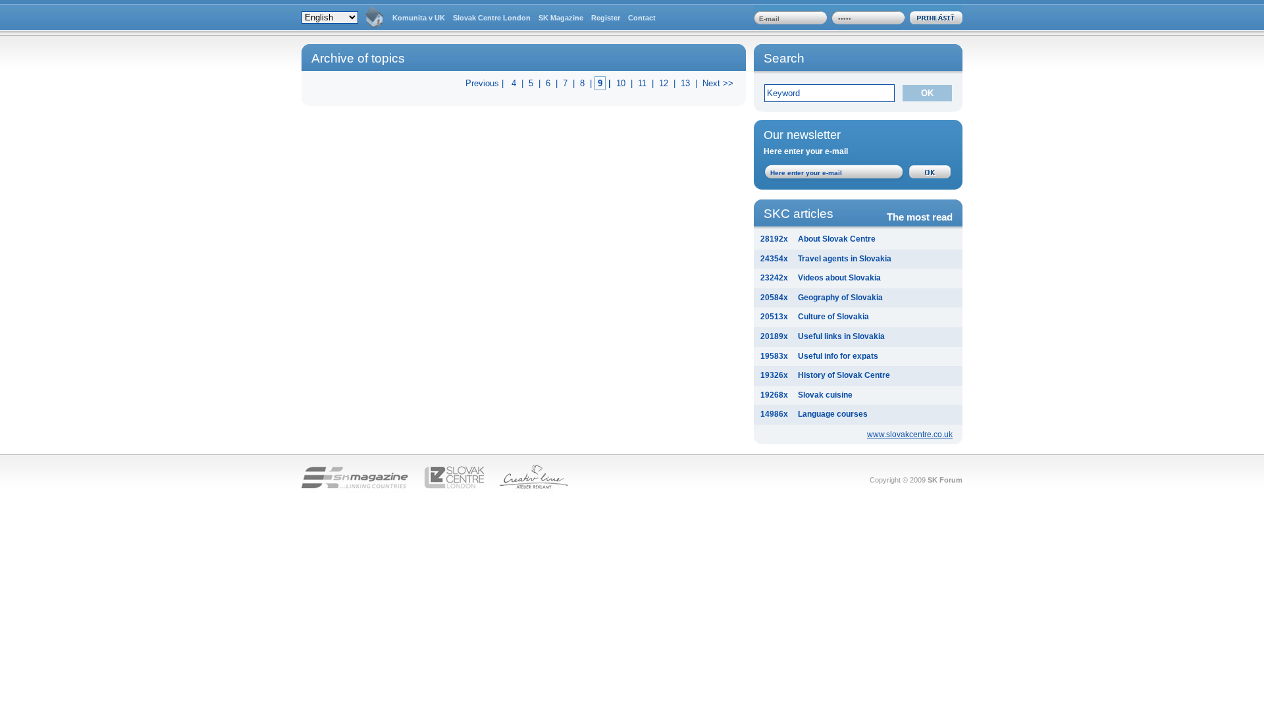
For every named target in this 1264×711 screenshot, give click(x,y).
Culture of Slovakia (833, 316)
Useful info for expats (838, 356)
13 (685, 83)
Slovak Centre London (492, 18)
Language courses (833, 414)
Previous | (485, 83)
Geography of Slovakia (840, 297)
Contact (642, 18)
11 (642, 83)
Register (605, 18)
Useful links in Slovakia (841, 336)
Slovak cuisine (825, 395)
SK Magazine (561, 18)
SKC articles (858, 215)
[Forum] (374, 17)
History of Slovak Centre (844, 375)
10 (620, 83)
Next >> (717, 83)
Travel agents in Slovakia (844, 258)
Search (784, 58)
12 (663, 83)
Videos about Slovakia (839, 277)
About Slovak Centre (837, 239)
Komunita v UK (418, 18)
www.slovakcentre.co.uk (910, 434)
